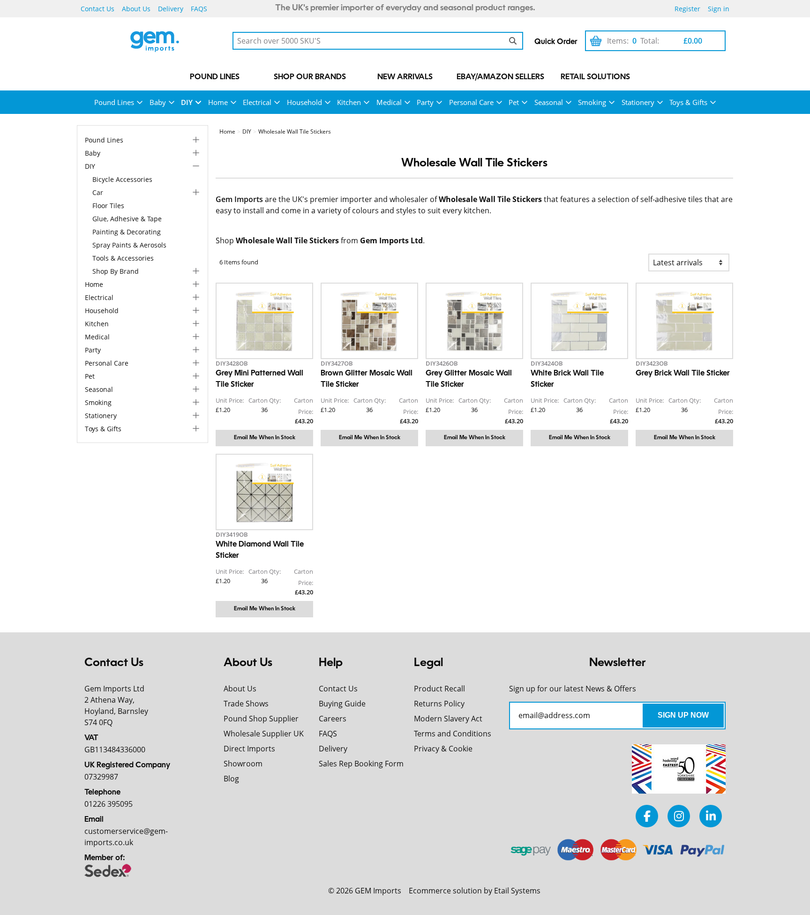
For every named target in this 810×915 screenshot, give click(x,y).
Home (218, 102)
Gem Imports (239, 199)
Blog (231, 778)
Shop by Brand (115, 271)
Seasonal (548, 102)
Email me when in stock (264, 438)
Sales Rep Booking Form (361, 763)
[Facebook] (647, 816)
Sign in (718, 8)
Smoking (592, 102)
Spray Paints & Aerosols (129, 244)
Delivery (170, 8)
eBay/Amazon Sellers (500, 77)
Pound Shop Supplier (261, 718)
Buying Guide (342, 703)
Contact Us (97, 8)
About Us (136, 8)
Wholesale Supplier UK (264, 733)
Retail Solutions (595, 77)
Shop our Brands (310, 77)
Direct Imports (249, 748)
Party (425, 102)
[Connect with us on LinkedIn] (710, 816)
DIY (187, 102)
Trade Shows (246, 703)
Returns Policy (439, 703)
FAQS (199, 8)
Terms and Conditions (452, 733)
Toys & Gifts (688, 102)
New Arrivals (405, 77)
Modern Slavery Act (448, 718)
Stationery (638, 102)
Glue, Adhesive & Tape (127, 218)
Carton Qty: (264, 400)
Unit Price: (230, 400)
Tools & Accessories (123, 258)
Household (304, 102)
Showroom (243, 763)
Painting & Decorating (126, 231)
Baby (158, 102)
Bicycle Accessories (122, 179)
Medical (389, 102)
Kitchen (349, 102)
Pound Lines (215, 77)
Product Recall (439, 688)
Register (687, 8)
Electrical (257, 102)
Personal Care (471, 102)
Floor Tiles (108, 205)
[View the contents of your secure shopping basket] (595, 41)
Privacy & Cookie (443, 748)
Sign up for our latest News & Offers (572, 688)
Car (97, 192)
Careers (332, 718)
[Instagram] (679, 816)
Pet (514, 102)
